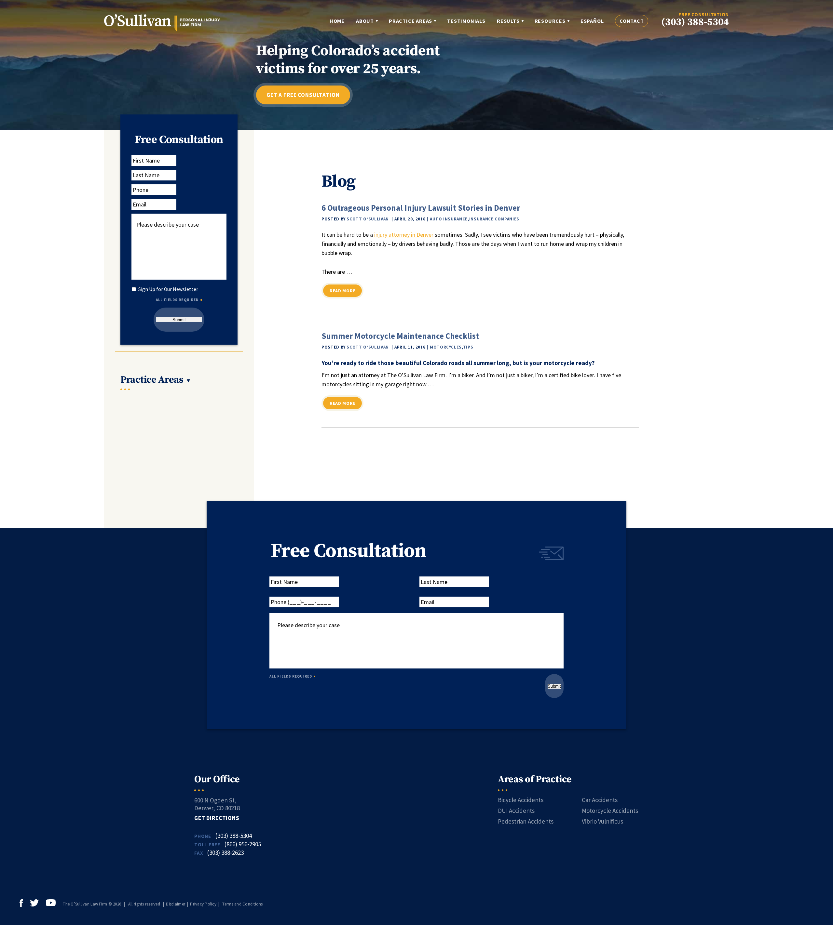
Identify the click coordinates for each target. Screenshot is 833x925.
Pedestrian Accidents (525, 821)
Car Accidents (600, 800)
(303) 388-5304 (695, 22)
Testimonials (466, 21)
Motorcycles (446, 347)
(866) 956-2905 (242, 844)
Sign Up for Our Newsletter (168, 289)
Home (337, 21)
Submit (179, 319)
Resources (550, 21)
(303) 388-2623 (225, 852)
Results (508, 21)
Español (592, 21)
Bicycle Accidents (520, 800)
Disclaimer (175, 904)
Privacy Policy (203, 904)
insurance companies (494, 219)
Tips (468, 347)
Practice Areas (410, 21)
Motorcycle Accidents (610, 810)
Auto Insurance (449, 219)
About (365, 21)
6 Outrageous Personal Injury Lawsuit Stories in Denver (420, 208)
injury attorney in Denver (403, 234)
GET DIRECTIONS (216, 818)
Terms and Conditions (242, 904)
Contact (632, 21)
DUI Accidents (516, 810)
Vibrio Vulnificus (602, 821)
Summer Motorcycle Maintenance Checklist (400, 336)
